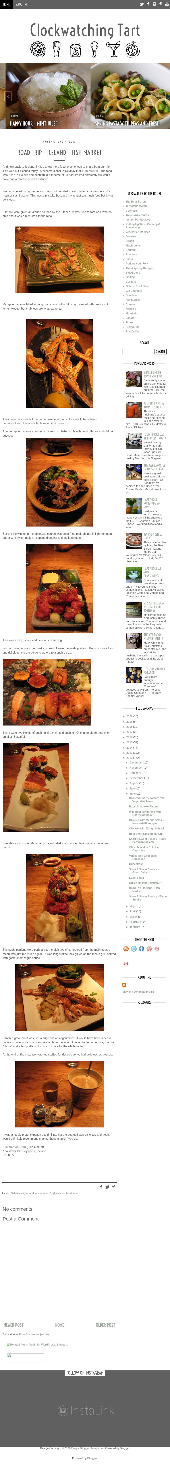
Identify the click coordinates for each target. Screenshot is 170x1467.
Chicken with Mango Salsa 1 (146, 828)
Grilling (130, 277)
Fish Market (90, 171)
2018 (129, 726)
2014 (129, 747)
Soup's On (132, 331)
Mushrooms (133, 245)
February (135, 921)
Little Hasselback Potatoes (154, 671)
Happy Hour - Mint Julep (28, 124)
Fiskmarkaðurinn (14, 1147)
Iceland (29, 1193)
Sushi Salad (136, 877)
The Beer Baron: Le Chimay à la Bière (154, 467)
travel (76, 1193)
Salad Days (133, 272)
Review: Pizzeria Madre (153, 536)
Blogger (92, 1458)
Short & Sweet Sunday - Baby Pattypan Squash (147, 840)
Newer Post (14, 1325)
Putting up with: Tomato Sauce (154, 405)
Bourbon (131, 295)
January (135, 926)
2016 (129, 737)
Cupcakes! (136, 864)
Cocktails (132, 210)
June (132, 793)
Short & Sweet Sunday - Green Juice (144, 871)
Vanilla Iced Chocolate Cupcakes (143, 857)
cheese (95, 115)
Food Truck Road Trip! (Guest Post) (155, 436)
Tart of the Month (136, 206)
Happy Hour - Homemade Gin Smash (152, 503)
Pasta (129, 259)
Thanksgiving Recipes (140, 268)
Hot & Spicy (133, 299)
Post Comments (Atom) (34, 1334)
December (136, 762)
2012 (129, 757)
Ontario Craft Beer (137, 286)
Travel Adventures (137, 215)
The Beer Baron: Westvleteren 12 (153, 637)
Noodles (131, 308)
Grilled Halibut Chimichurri (145, 883)
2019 (129, 721)
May (132, 906)
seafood (67, 1193)
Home (6, 4)
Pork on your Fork (137, 263)
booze (9, 115)
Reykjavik (55, 1193)
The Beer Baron (136, 201)
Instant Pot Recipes (138, 219)
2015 (129, 742)
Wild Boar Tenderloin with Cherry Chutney (145, 813)
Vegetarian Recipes (138, 232)
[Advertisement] (144, 162)
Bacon (130, 241)
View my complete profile (138, 991)
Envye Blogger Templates (87, 1448)
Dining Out (132, 327)
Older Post (105, 1325)
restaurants (41, 1193)
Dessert (131, 236)
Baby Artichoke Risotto (143, 806)
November (136, 767)
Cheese (130, 304)
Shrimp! (131, 250)
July (132, 788)
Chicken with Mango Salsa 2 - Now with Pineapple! (147, 822)
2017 (129, 732)
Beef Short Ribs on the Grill (146, 833)
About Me (21, 4)
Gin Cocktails (134, 290)
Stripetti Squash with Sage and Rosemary (154, 607)
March (133, 916)
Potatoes (131, 254)
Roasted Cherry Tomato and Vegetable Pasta (146, 800)
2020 (129, 716)
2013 (129, 752)
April (132, 911)
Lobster (130, 318)
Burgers (131, 281)
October (134, 773)
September (136, 778)
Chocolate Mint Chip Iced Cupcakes (144, 849)
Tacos (129, 322)
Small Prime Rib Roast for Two (153, 374)
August (134, 783)
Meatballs (132, 313)
